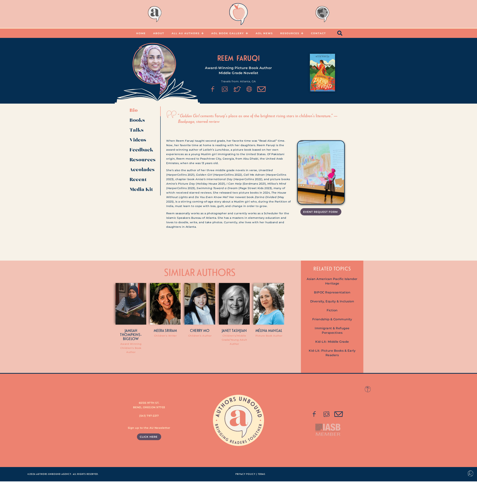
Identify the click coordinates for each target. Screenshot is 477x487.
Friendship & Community (332, 319)
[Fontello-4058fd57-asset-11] (212, 89)
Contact (318, 33)
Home (141, 33)
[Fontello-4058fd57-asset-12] (237, 89)
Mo (206, 330)
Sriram (171, 330)
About (158, 33)
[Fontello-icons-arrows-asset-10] (261, 89)
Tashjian (239, 330)
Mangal (275, 330)
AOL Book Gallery (227, 33)
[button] (340, 33)
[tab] (144, 111)
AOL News (264, 33)
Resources (289, 33)
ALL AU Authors (186, 33)
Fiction (332, 310)
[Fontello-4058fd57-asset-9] (224, 89)
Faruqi (248, 58)
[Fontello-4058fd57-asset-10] (338, 414)
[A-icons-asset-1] (249, 89)
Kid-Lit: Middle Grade (332, 341)
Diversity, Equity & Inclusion (332, 301)
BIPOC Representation (332, 292)
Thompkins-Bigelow (131, 336)
